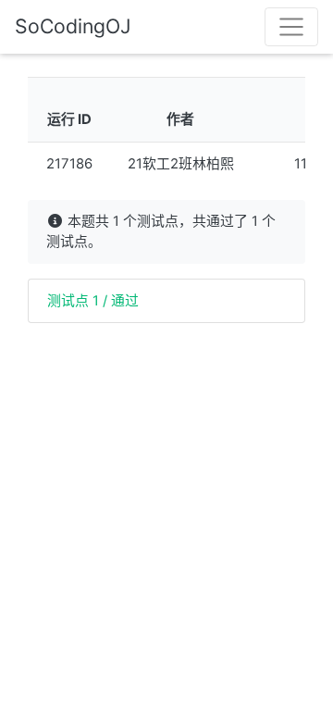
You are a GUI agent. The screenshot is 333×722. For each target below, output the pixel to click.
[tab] (166, 301)
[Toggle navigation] (291, 26)
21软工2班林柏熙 (181, 164)
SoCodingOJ (73, 26)
